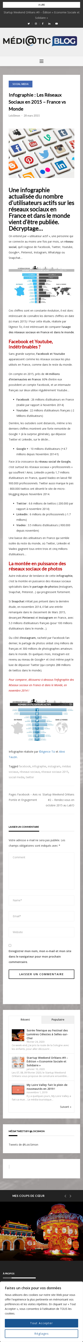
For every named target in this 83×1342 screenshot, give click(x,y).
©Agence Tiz (47, 751)
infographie (39, 766)
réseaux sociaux (30, 772)
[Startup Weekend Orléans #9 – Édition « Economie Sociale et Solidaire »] (18, 1062)
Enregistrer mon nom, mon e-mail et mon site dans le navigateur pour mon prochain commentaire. (40, 956)
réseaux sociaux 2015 (54, 772)
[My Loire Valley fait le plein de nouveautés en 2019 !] (18, 1090)
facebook (25, 766)
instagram (54, 766)
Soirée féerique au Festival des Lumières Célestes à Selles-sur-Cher (47, 1034)
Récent (25, 1019)
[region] (41, 1312)
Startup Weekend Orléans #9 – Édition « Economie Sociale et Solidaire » (47, 1061)
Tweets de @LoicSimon (23, 1144)
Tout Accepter (41, 1323)
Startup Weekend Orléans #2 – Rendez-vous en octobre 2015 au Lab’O (58, 800)
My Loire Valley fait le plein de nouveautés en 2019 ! (47, 1087)
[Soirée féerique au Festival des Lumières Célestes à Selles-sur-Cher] (18, 1035)
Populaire (58, 1019)
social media (16, 777)
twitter (30, 777)
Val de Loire (22, 1234)
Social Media (21, 84)
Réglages (41, 1333)
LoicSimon (14, 115)
